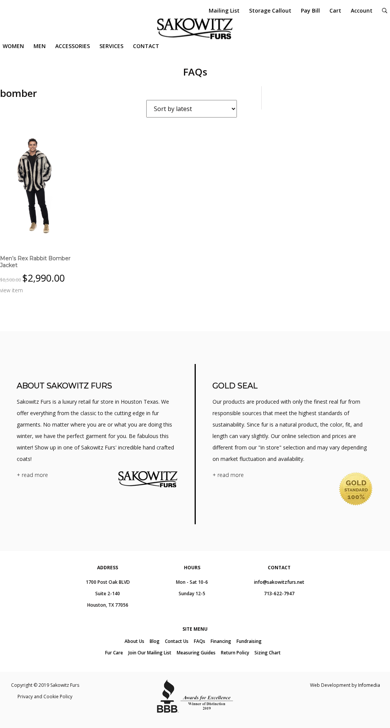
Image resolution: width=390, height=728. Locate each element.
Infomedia (369, 685)
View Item (11, 290)
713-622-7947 (279, 593)
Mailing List (224, 10)
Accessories (72, 46)
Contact (146, 46)
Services (111, 46)
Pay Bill (310, 10)
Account (361, 10)
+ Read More (32, 474)
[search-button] (384, 10)
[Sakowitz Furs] (195, 28)
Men (40, 46)
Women (13, 46)
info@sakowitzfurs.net (279, 582)
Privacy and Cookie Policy (45, 696)
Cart (335, 10)
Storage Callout (270, 10)
